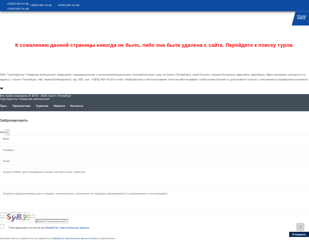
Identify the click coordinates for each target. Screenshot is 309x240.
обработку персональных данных (71, 238)
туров (284, 45)
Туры (207, 18)
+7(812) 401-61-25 (18, 3)
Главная (4, 22)
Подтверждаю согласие (49, 227)
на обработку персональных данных (65, 227)
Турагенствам (21, 105)
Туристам (229, 18)
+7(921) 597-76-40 (18, 8)
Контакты (278, 18)
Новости (254, 18)
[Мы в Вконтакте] (1, 88)
